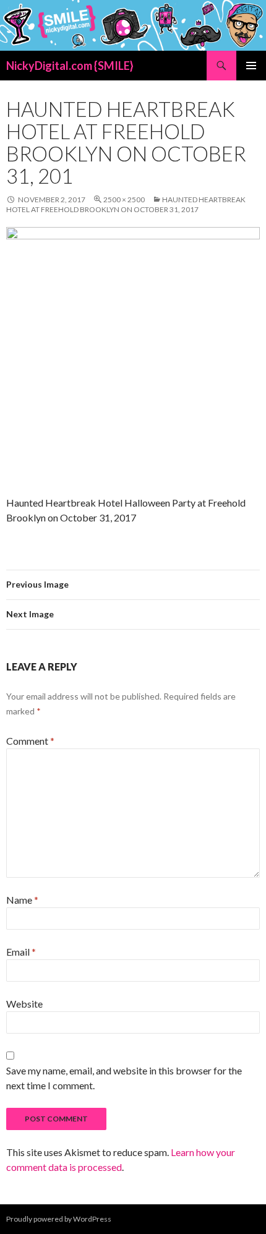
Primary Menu (251, 65)
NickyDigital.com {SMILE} (70, 65)
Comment (30, 741)
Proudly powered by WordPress (58, 1218)
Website (24, 1003)
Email (21, 952)
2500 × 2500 (124, 199)
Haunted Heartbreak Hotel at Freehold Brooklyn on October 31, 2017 (126, 204)
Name (22, 900)
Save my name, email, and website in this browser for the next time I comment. (124, 1078)
